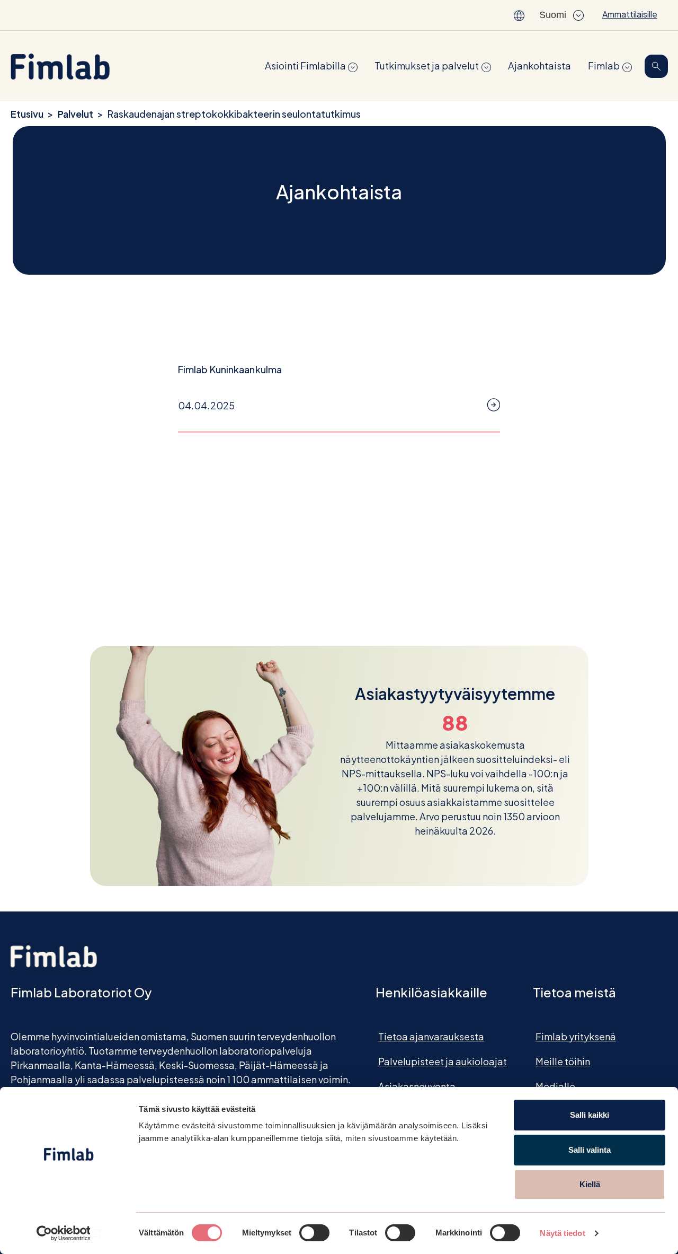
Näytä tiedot (562, 1233)
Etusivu (27, 114)
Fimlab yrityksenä (576, 1036)
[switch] (314, 1232)
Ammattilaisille (629, 14)
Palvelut (75, 114)
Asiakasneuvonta (417, 1086)
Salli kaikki (589, 1114)
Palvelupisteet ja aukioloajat (442, 1061)
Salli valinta (589, 1149)
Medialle (555, 1086)
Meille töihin (563, 1061)
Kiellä (589, 1184)
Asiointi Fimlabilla (305, 65)
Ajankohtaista (539, 65)
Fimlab (604, 65)
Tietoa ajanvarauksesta (431, 1036)
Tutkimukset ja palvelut (426, 65)
